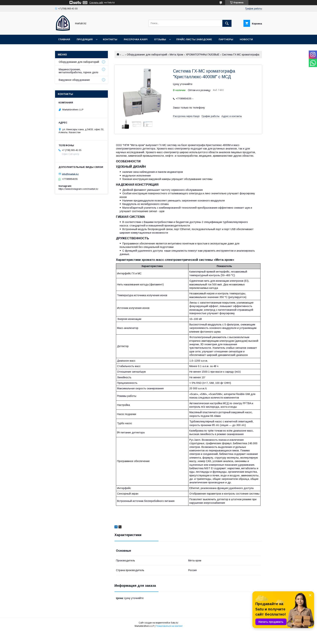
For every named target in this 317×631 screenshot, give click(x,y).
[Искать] (227, 23)
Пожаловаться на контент (169, 626)
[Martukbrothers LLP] (63, 29)
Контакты (110, 39)
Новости (246, 39)
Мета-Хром (176, 54)
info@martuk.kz (70, 173)
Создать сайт (96, 2)
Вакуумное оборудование (74, 79)
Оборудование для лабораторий (147, 54)
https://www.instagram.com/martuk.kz (78, 189)
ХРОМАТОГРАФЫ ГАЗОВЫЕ (202, 54)
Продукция (85, 39)
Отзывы (160, 39)
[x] (120, 527)
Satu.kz (174, 622)
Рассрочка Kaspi (135, 39)
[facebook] (116, 527)
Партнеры (226, 39)
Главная (64, 39)
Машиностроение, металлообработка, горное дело (78, 71)
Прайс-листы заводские (194, 39)
